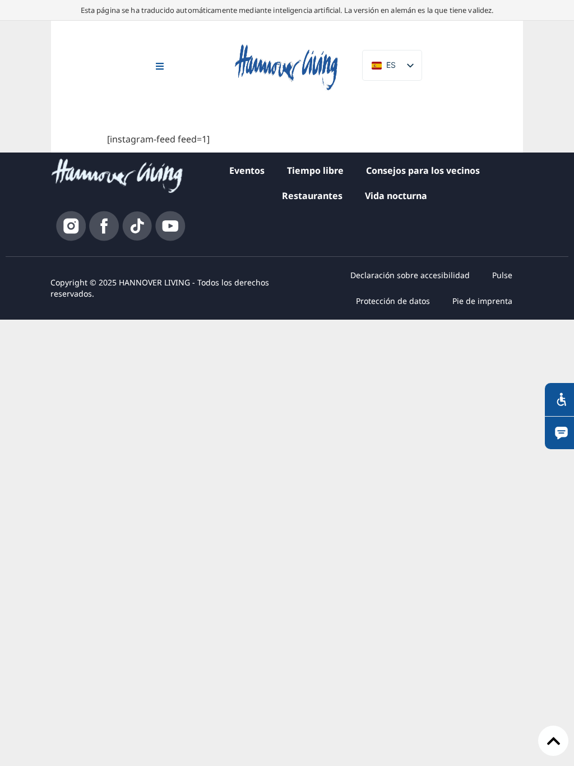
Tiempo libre (315, 170)
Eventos (247, 170)
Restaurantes (312, 196)
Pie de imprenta (482, 301)
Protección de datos (393, 301)
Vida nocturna (396, 196)
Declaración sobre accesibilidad (410, 275)
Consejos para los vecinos (423, 170)
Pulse (502, 275)
